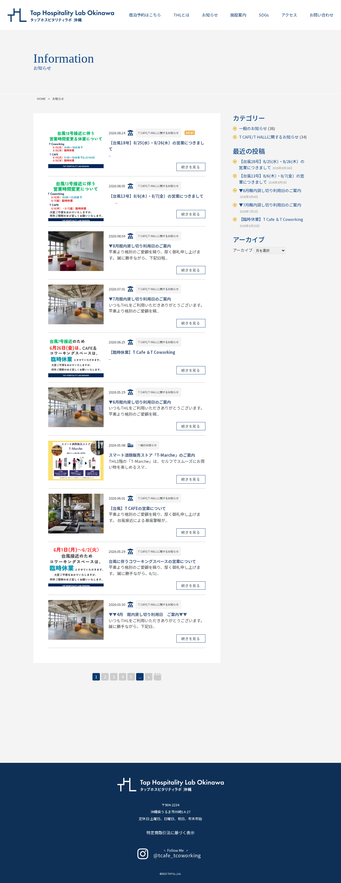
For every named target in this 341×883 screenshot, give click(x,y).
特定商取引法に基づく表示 (170, 832)
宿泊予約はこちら (145, 15)
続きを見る (190, 166)
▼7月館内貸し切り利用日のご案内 (270, 205)
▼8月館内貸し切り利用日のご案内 (270, 190)
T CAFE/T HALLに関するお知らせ (269, 137)
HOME (41, 98)
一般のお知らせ (253, 128)
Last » (157, 677)
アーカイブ (243, 250)
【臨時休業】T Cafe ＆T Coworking (271, 219)
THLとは (181, 15)
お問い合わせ (322, 15)
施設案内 (238, 15)
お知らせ (210, 15)
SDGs (264, 15)
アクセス (289, 15)
